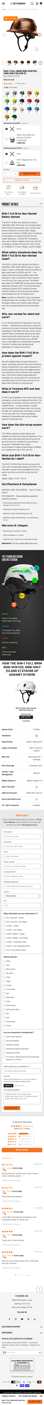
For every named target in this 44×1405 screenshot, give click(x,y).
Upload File (8, 1085)
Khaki (8, 1001)
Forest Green (10, 1021)
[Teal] (36, 109)
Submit (12, 1108)
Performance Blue (12, 1009)
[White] (7, 93)
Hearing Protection (12, 1041)
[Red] (29, 101)
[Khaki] (14, 109)
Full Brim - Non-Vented (14, 930)
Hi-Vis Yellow (10, 989)
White (8, 961)
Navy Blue (9, 973)
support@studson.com (28, 543)
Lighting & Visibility (12, 1045)
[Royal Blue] (7, 109)
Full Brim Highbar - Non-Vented (17, 938)
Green (8, 977)
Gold (7, 1017)
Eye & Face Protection (14, 1036)
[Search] (32, 3)
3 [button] (22, 1275)
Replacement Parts (13, 1053)
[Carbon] (22, 93)
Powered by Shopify (26, 1376)
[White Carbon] (22, 109)
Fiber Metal (10, 997)
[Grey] (14, 93)
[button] (22, 204)
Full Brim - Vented (12, 926)
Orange (8, 985)
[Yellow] (36, 93)
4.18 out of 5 (28, 1126)
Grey (7, 965)
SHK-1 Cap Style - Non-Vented (16, 922)
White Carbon (11, 1005)
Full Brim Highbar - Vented (15, 934)
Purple (8, 1025)
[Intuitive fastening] (14, 604)
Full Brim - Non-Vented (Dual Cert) (18, 946)
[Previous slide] (4, 35)
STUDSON (14, 1376)
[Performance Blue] (29, 109)
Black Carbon (11, 969)
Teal (7, 1013)
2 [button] (19, 1275)
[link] (8, 1396)
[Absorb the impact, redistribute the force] (34, 580)
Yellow (8, 981)
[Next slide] (39, 35)
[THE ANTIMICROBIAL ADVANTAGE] (22, 595)
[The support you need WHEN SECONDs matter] (36, 568)
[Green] (7, 101)
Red (7, 993)
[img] (7, 1165)
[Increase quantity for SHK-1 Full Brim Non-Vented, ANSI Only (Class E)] (15, 174)
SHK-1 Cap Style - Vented (14, 918)
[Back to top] (39, 1289)
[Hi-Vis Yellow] (14, 101)
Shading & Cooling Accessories (17, 1049)
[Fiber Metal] (36, 101)
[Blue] (22, 101)
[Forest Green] (14, 117)
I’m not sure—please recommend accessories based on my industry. (22, 1058)
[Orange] (29, 93)
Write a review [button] (22, 1150)
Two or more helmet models (16, 950)
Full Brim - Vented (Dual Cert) (16, 942)
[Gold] (7, 117)
